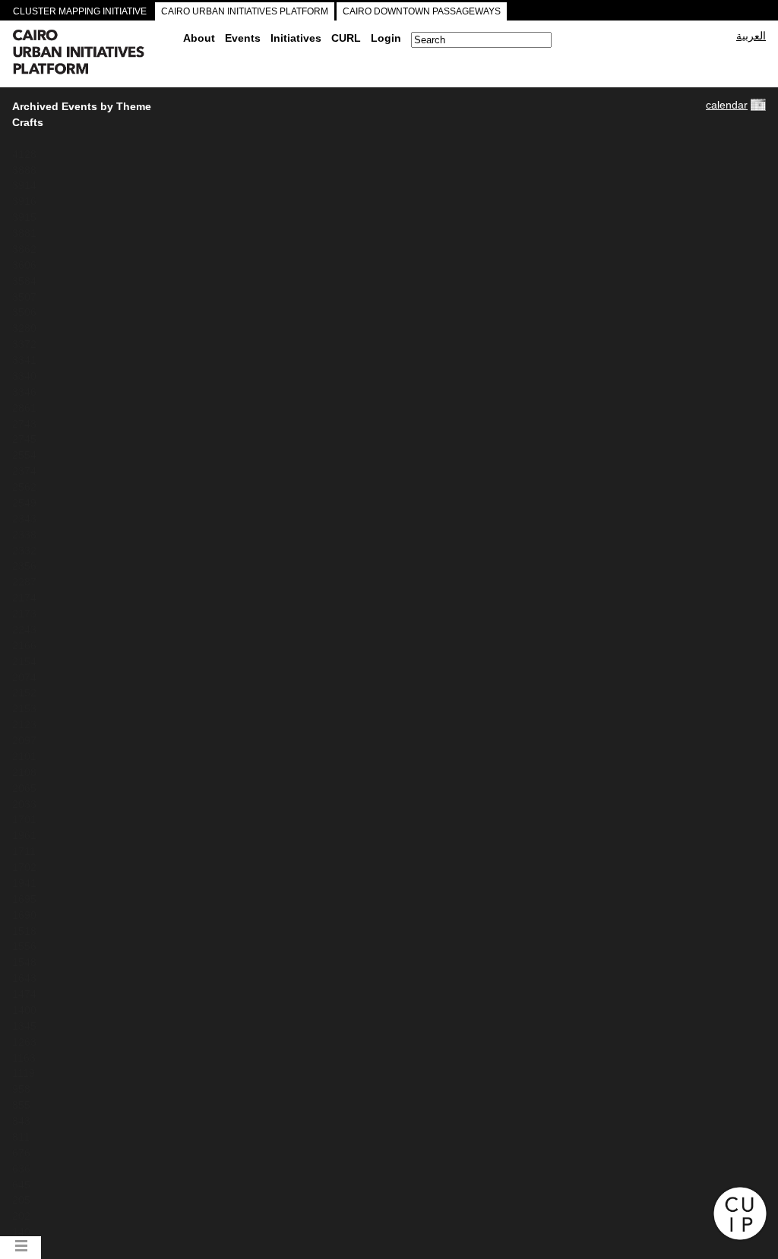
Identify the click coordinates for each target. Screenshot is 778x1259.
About (199, 38)
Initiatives (295, 38)
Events (243, 38)
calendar (727, 105)
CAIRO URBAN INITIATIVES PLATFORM (244, 11)
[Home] (92, 54)
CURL (346, 38)
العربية (751, 36)
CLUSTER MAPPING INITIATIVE (80, 11)
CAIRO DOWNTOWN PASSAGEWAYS (422, 11)
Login (386, 38)
